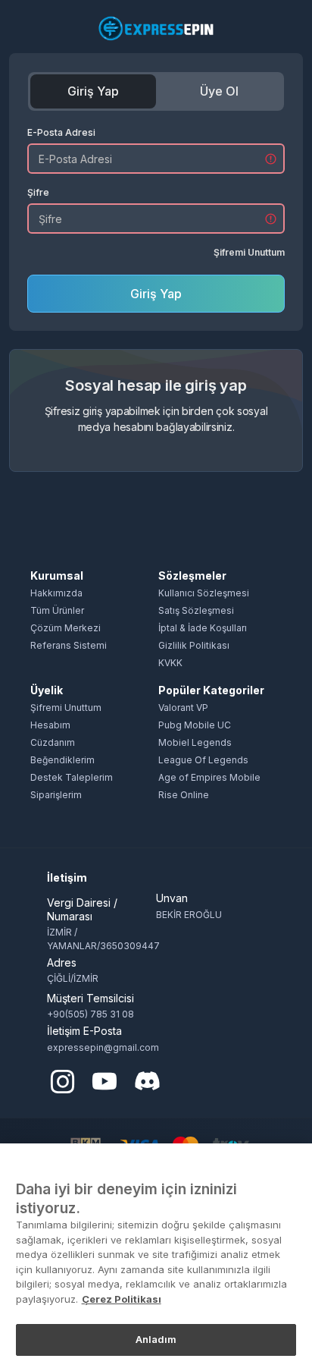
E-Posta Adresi (61, 132)
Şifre (38, 192)
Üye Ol (219, 91)
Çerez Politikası (121, 1299)
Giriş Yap (93, 91)
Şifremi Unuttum (249, 252)
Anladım (156, 1339)
